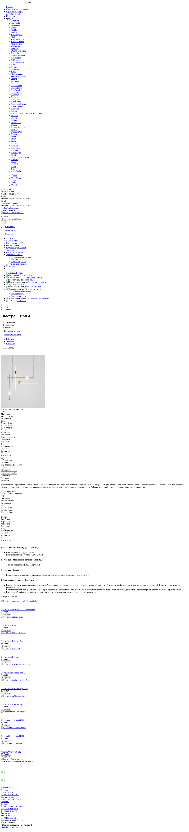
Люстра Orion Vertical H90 (12, 736)
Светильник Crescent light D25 (14, 673)
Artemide (15, 21)
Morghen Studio (18, 127)
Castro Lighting (17, 39)
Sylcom (14, 173)
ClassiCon (15, 46)
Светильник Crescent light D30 (14, 689)
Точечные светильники (16, 264)
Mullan (14, 129)
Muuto (14, 134)
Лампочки (10, 266)
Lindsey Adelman (18, 104)
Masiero (14, 120)
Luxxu (14, 111)
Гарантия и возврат (14, 11)
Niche (13, 136)
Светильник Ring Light (11, 625)
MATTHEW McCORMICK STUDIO (27, 113)
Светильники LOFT (15, 243)
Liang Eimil (16, 99)
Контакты (10, 16)
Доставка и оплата (14, 14)
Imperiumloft (16, 85)
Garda (13, 72)
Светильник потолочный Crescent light (18, 609)
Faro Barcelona (17, 62)
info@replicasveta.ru (9, 203)
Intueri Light (16, 88)
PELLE (14, 143)
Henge (14, 79)
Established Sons (18, 55)
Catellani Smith (17, 41)
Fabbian (14, 60)
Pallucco (14, 146)
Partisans (15, 150)
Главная (9, 7)
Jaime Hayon (16, 92)
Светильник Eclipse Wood (12, 641)
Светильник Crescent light (12, 704)
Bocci (13, 28)
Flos (13, 65)
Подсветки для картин (16, 248)
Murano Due (16, 132)
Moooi (14, 125)
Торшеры (10, 250)
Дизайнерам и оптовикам (17, 9)
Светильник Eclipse (9, 657)
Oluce (13, 141)
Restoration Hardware (20, 157)
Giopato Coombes (18, 76)
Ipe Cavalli (15, 90)
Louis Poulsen (17, 106)
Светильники (12, 241)
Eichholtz (15, 53)
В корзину (6, 470)
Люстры (9, 238)
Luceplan (15, 109)
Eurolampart (16, 58)
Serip (13, 169)
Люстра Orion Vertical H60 (12, 720)
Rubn (13, 162)
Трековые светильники (21, 257)
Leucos (14, 97)
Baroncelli (15, 25)
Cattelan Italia (16, 44)
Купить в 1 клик (8, 473)
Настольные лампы (14, 252)
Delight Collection (18, 51)
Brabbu (14, 30)
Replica (14, 155)
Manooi (14, 116)
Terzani (14, 176)
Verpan (14, 180)
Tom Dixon (16, 178)
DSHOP (14, 48)
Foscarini (15, 69)
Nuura (13, 139)
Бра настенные (12, 245)
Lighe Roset (16, 102)
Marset (14, 118)
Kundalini (15, 95)
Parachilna (15, 148)
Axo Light (15, 23)
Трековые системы (14, 255)
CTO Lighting (17, 35)
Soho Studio (16, 171)
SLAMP (14, 164)
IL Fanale (15, 81)
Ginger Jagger (17, 74)
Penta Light (16, 153)
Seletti (13, 166)
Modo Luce (16, 122)
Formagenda (16, 67)
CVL (13, 37)
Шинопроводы (17, 259)
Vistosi (14, 185)
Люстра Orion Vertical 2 (11, 752)
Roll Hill (14, 160)
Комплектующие (18, 261)
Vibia (13, 183)
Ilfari (13, 83)
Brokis (14, 32)
